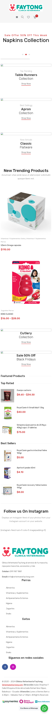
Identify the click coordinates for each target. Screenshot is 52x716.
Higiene (9, 603)
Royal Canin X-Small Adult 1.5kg (30, 408)
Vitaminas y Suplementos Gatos (13, 239)
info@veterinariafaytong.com (21, 577)
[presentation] (3, 254)
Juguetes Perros (7, 310)
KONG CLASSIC (7, 314)
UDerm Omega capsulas (11, 245)
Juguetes (10, 609)
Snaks (8, 614)
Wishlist (29, 17)
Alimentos (10, 588)
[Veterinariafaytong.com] (26, 8)
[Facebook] (5, 667)
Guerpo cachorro (24, 390)
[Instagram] (13, 667)
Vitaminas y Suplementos (17, 593)
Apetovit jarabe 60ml (26, 468)
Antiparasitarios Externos (17, 598)
